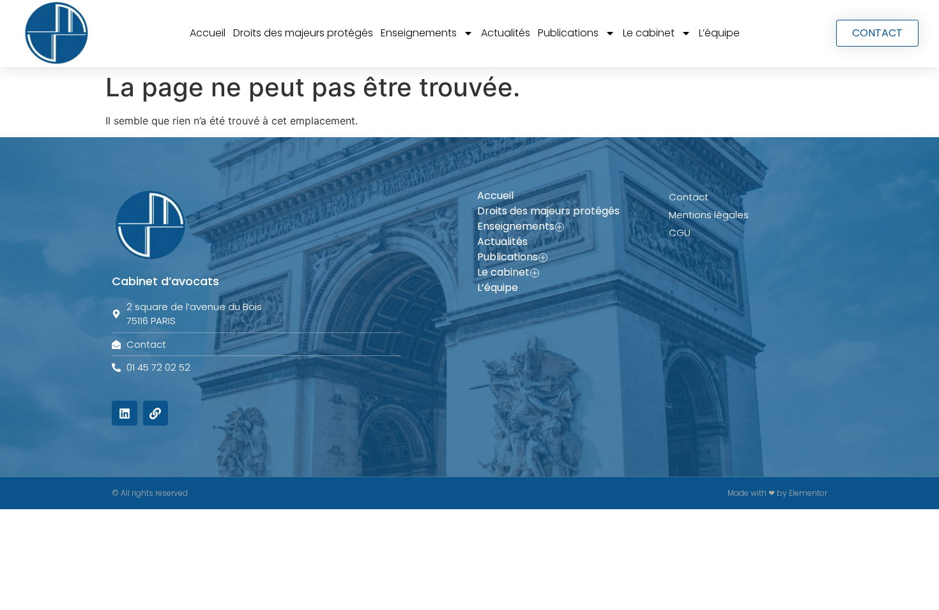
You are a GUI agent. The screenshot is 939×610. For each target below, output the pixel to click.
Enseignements (419, 33)
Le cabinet (649, 33)
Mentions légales (709, 214)
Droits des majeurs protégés (303, 33)
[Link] (156, 413)
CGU (680, 232)
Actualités (505, 33)
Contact (688, 197)
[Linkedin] (124, 413)
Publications (568, 33)
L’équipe (719, 33)
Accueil (207, 33)
